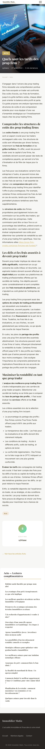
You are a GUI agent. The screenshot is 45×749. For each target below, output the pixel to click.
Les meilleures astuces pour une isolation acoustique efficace (22, 656)
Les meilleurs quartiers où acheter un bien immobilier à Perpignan (22, 600)
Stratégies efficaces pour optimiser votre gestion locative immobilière (21, 648)
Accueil (5, 77)
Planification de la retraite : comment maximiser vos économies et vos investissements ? (20, 690)
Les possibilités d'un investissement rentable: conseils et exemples (19, 641)
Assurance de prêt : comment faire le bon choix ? (21, 664)
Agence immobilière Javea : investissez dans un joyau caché (20, 633)
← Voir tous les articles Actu (14, 554)
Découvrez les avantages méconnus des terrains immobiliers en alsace (21, 608)
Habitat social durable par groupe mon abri (20, 585)
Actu (6, 53)
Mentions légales (17, 736)
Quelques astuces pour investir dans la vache (20, 699)
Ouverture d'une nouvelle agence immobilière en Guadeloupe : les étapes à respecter (22, 624)
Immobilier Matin (12, 720)
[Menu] (40, 2)
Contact (29, 736)
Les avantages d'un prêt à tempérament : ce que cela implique (21, 592)
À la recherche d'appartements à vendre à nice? (22, 615)
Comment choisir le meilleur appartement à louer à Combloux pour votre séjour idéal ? (22, 680)
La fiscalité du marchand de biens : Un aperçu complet (20, 671)
